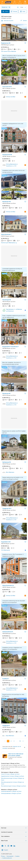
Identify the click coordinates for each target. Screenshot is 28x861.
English (6, 850)
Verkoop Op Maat (10, 97)
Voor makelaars (5, 836)
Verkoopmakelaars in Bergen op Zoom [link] (11, 793)
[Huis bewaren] (25, 43)
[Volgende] (23, 741)
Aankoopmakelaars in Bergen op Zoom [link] (11, 791)
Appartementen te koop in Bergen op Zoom (12, 776)
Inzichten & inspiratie (6, 832)
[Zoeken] (18, 7)
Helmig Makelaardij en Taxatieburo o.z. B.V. (12, 165)
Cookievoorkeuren (7, 858)
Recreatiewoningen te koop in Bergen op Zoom (13, 786)
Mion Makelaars (10, 472)
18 (20, 741)
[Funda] (8, 2)
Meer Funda (4, 840)
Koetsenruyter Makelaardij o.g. (9, 242)
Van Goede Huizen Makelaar (8, 51)
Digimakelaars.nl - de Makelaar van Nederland (14, 310)
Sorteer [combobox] (25, 20)
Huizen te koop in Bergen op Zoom (10, 774)
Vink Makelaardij (5, 550)
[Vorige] (5, 741)
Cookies (17, 856)
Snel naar (3, 828)
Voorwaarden (10, 856)
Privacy (3, 856)
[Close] (9, 7)
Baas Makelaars (10, 735)
